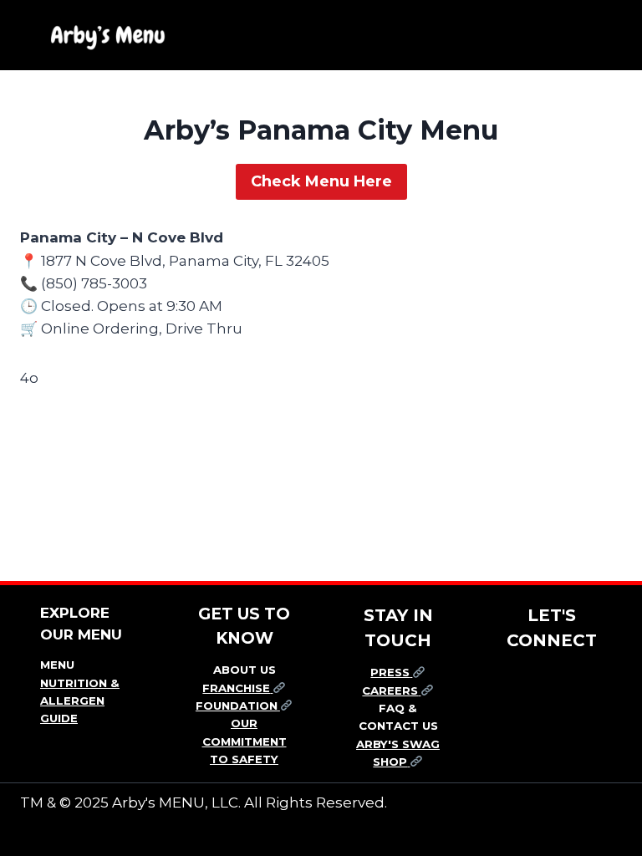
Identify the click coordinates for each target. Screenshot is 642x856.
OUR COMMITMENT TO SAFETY (244, 741)
